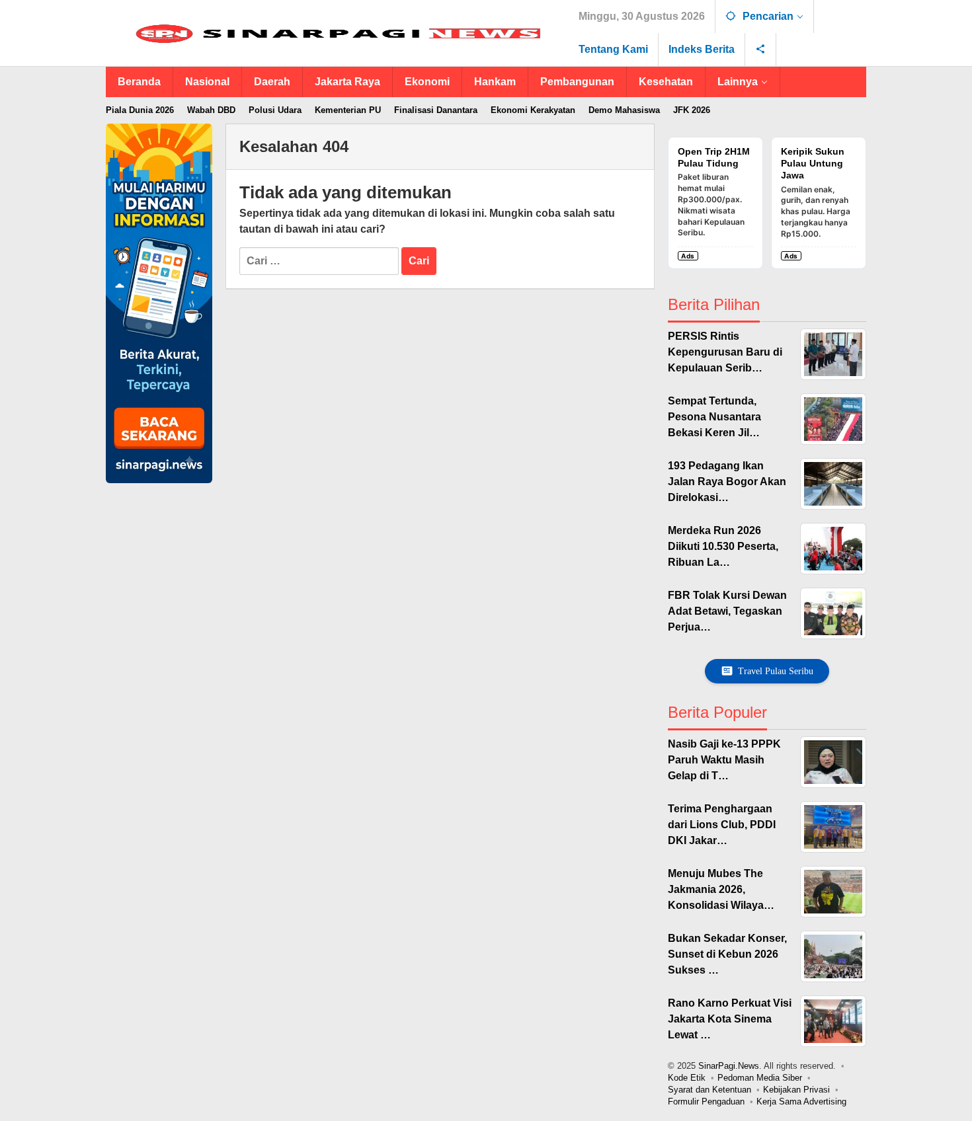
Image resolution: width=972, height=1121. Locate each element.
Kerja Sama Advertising (801, 1101)
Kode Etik (687, 1078)
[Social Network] (760, 49)
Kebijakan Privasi (796, 1090)
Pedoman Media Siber (759, 1078)
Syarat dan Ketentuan (709, 1090)
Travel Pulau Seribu (775, 671)
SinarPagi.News (728, 1066)
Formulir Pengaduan (706, 1101)
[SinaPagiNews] (337, 33)
